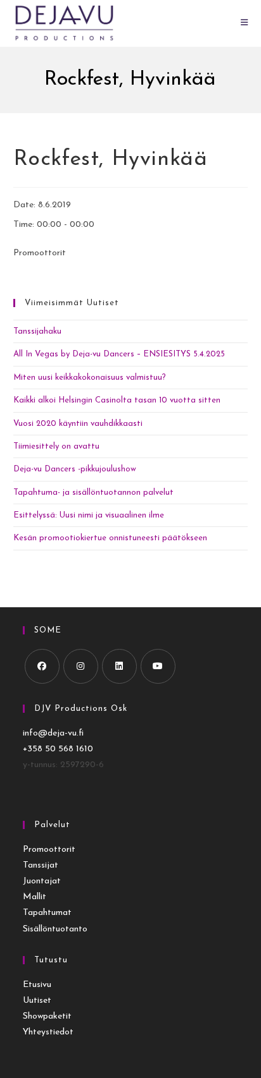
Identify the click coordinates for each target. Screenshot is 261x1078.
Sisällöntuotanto (55, 929)
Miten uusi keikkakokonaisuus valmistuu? (89, 377)
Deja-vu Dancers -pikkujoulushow (74, 469)
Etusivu (37, 985)
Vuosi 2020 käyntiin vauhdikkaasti (78, 424)
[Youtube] (158, 666)
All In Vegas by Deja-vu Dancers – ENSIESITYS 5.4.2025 (119, 354)
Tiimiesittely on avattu (56, 446)
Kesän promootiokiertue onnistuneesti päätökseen (110, 538)
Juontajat (42, 881)
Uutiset (37, 1000)
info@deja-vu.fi (53, 733)
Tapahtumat (47, 913)
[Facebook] (42, 666)
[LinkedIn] (119, 666)
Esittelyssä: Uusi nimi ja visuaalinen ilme (88, 515)
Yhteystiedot (48, 1032)
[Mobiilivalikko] (244, 23)
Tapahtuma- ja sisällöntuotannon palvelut (93, 492)
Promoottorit (49, 849)
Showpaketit (47, 1016)
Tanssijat (40, 865)
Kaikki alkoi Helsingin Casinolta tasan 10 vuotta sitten (116, 400)
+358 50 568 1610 (58, 749)
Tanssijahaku (37, 331)
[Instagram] (80, 666)
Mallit (34, 897)
